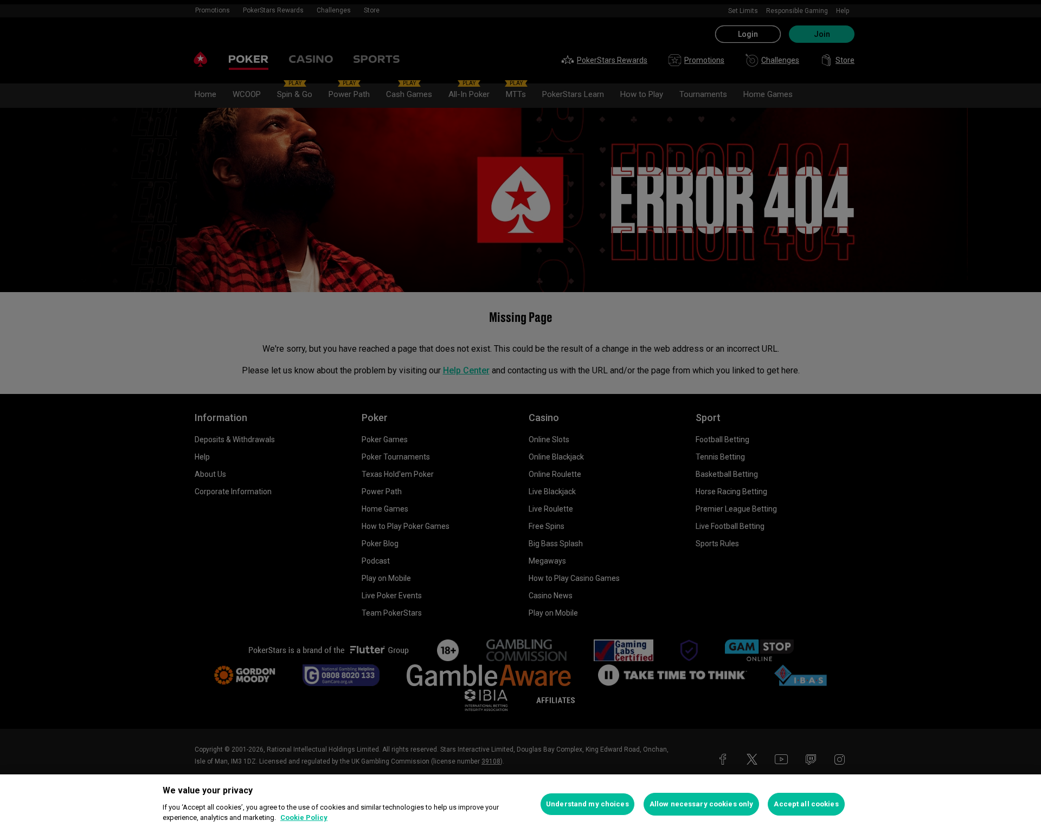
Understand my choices (587, 804)
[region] (520, 804)
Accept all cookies (806, 804)
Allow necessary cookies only (702, 804)
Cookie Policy (303, 817)
